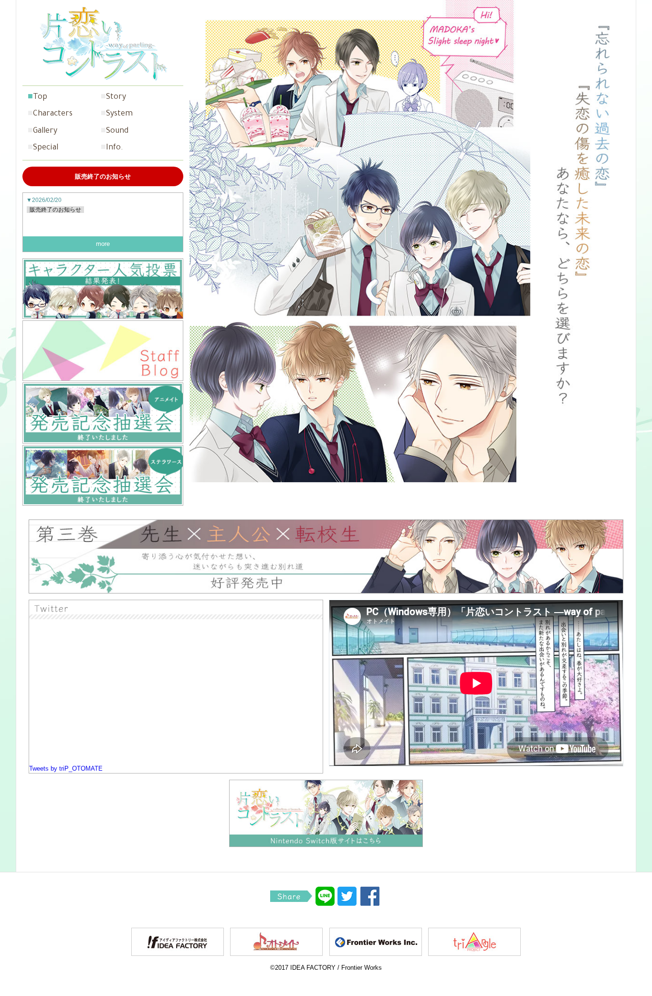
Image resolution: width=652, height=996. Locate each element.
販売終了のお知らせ (55, 209)
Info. (114, 148)
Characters (53, 114)
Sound (117, 131)
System (119, 114)
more (103, 243)
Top (40, 97)
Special (45, 148)
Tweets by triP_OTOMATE (66, 768)
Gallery (45, 131)
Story (116, 97)
